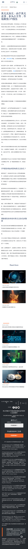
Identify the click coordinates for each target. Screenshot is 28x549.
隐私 (20, 403)
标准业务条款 (9, 534)
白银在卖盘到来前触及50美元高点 (10, 287)
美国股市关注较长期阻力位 (8, 307)
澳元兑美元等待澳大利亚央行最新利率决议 (12, 327)
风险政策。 (14, 416)
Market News (13, 7)
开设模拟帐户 (14, 425)
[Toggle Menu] (3, 2)
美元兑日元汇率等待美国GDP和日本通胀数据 (13, 386)
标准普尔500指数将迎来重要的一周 (10, 347)
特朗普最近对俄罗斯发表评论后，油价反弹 (12, 367)
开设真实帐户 (14, 435)
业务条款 (18, 403)
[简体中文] (24, 2)
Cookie (23, 403)
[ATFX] (14, 2)
